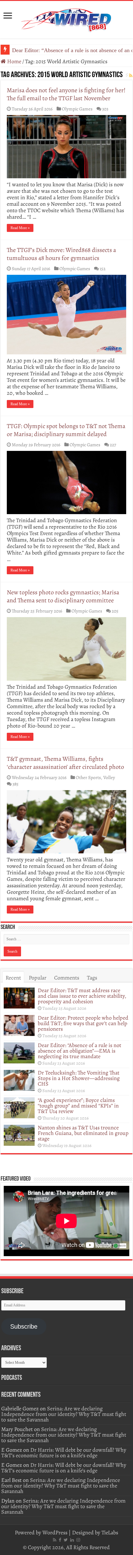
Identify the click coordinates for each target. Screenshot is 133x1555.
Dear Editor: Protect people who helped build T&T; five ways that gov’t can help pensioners (83, 1023)
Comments (66, 977)
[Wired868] (66, 18)
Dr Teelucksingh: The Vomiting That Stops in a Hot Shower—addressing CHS (79, 1078)
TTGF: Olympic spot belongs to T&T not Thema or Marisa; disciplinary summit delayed (66, 430)
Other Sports (88, 777)
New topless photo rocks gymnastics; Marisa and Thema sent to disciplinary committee (63, 596)
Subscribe (23, 1326)
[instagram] (78, 1540)
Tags (92, 977)
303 (105, 108)
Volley (109, 777)
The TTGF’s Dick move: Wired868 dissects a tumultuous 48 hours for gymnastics (61, 254)
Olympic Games (77, 108)
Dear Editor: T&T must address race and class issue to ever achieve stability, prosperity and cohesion (82, 996)
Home (13, 61)
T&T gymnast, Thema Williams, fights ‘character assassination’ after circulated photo (65, 763)
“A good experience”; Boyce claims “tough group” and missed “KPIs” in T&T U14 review (78, 1105)
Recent (13, 977)
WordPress (54, 1532)
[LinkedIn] (72, 1540)
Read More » (20, 228)
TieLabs (109, 1532)
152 (102, 268)
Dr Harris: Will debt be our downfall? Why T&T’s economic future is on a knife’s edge (63, 1452)
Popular (37, 977)
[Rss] (54, 1540)
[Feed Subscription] (130, 76)
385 (15, 784)
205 (115, 611)
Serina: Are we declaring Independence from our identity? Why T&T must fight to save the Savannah (63, 1414)
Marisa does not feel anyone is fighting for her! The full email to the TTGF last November (66, 94)
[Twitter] (65, 1540)
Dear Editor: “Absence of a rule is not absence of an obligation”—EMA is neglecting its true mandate (79, 1050)
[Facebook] (60, 1540)
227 (113, 444)
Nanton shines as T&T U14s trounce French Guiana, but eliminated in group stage (83, 1133)
